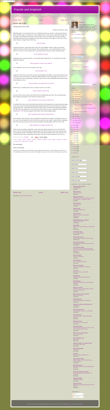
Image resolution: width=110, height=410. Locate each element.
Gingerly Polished (78, 196)
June (76, 102)
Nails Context (77, 191)
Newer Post (17, 20)
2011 (74, 148)
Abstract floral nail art (78, 295)
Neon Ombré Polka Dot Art (79, 209)
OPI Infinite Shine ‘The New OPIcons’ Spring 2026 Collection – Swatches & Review (83, 198)
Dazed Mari (76, 225)
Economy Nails (77, 255)
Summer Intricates (77, 193)
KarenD (82, 22)
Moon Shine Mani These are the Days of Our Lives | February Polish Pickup (83, 328)
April (76, 116)
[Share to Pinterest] (46, 137)
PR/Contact (63, 15)
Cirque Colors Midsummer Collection (81, 266)
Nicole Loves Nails (78, 265)
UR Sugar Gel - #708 (78, 221)
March (76, 118)
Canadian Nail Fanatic (79, 186)
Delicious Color (77, 321)
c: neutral (33, 139)
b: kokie (19, 139)
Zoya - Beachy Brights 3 (79, 233)
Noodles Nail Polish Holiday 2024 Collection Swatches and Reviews (83, 289)
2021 (74, 127)
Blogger (80, 404)
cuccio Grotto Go (77, 204)
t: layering (30, 141)
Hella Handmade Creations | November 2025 (83, 243)
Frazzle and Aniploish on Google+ (80, 61)
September (78, 96)
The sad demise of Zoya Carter (80, 322)
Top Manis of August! (78, 379)
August (76, 98)
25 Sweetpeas (77, 281)
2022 (74, 125)
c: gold (23, 139)
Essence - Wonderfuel (78, 256)
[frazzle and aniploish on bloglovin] (77, 57)
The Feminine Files (78, 309)
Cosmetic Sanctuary (78, 242)
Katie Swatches (77, 314)
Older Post (64, 20)
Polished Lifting (77, 326)
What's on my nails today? (80, 332)
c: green (28, 139)
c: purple (44, 139)
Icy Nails (75, 353)
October (77, 94)
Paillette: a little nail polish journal (82, 304)
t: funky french (24, 141)
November (77, 92)
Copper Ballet (76, 305)
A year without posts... (78, 334)
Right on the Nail (77, 287)
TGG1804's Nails (77, 231)
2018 (74, 133)
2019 (74, 131)
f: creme (49, 139)
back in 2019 (20, 111)
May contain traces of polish (81, 294)
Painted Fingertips (78, 348)
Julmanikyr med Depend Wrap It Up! (81, 277)
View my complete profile (78, 34)
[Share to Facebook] (45, 137)
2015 (74, 140)
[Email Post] (32, 137)
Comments (76, 396)
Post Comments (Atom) (26, 195)
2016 (74, 138)
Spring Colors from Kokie (80, 111)
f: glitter (53, 139)
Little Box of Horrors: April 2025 (80, 272)
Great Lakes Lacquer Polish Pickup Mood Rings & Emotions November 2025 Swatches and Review (83, 250)
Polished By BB (77, 378)
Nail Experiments (77, 365)
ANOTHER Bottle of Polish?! (81, 220)
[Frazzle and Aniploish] (72, 74)
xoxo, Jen (76, 270)
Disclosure (35, 15)
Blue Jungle (76, 339)
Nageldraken (76, 275)
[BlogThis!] (42, 137)
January (77, 122)
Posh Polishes (77, 260)
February (77, 120)
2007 (74, 153)
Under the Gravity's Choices (81, 371)
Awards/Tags (44, 15)
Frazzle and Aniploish (27, 9)
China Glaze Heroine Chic (79, 344)
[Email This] (40, 137)
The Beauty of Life (78, 237)
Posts (75, 394)
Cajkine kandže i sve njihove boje (82, 343)
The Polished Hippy (78, 247)
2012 (74, 146)
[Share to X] (43, 137)
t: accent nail (16, 141)
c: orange (38, 139)
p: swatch (64, 139)
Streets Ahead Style (78, 358)
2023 (74, 90)
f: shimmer (58, 139)
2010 (74, 150)
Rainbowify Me (77, 299)
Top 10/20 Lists (54, 15)
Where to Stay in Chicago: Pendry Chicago (83, 238)
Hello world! (76, 349)
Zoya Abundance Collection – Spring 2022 (83, 310)
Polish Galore (77, 203)
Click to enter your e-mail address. (80, 66)
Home (14, 15)
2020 (74, 129)
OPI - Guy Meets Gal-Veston (80, 261)
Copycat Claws (77, 383)
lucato (70, 404)
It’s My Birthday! (77, 187)
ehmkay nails (76, 208)
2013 (74, 144)
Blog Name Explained (24, 15)
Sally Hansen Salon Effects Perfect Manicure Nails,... (83, 105)
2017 (74, 136)
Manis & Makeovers (78, 338)
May (76, 114)
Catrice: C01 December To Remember (82, 300)
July (76, 100)
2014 (74, 142)
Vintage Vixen (77, 213)
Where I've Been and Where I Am (81, 354)
